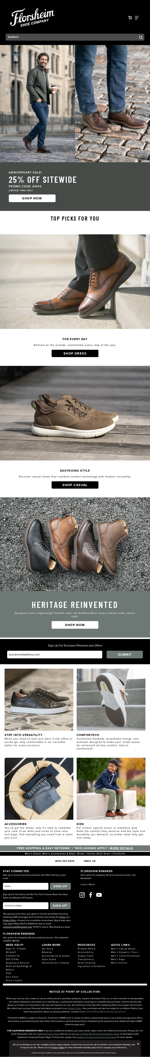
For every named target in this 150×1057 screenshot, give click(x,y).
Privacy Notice (58, 1047)
